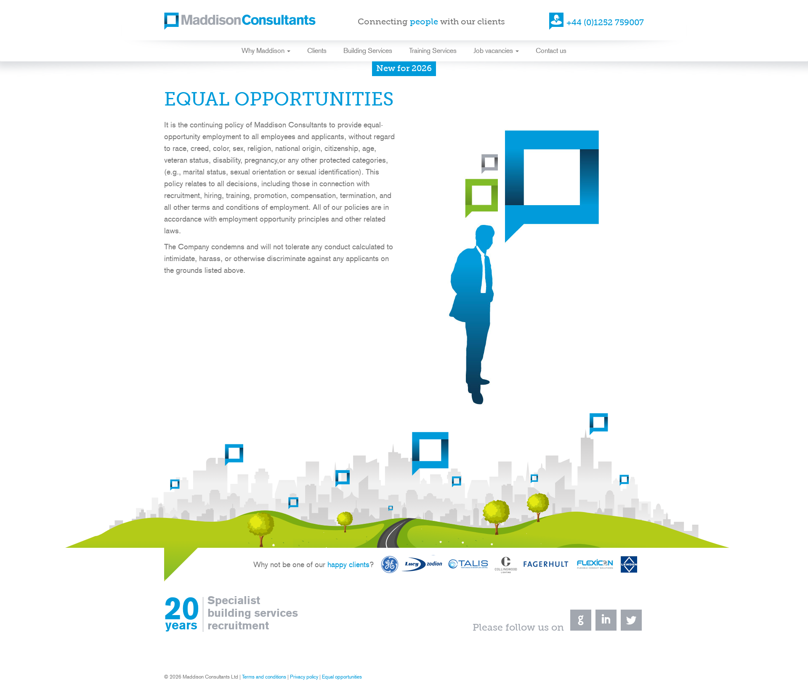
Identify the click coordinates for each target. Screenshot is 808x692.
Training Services (433, 51)
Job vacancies (494, 51)
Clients (317, 51)
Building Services (367, 51)
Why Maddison (264, 51)
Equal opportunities (342, 677)
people (424, 22)
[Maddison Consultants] (240, 22)
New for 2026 (404, 69)
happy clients (348, 564)
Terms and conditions (264, 677)
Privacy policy (304, 677)
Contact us (551, 51)
